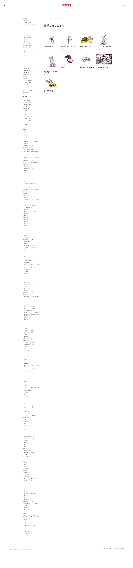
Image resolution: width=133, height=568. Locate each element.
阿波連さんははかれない (29, 501)
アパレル (25, 114)
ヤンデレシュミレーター (29, 464)
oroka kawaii (27, 72)
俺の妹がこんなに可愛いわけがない (31, 189)
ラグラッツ (26, 474)
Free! (25, 419)
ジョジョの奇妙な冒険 (28, 278)
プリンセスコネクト (28, 423)
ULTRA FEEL (27, 43)
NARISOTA (26, 84)
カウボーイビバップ (28, 191)
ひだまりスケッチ (27, 392)
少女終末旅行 (27, 275)
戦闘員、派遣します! (28, 304)
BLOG (25, 519)
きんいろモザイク (27, 223)
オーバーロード (27, 187)
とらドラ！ (26, 352)
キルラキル (26, 221)
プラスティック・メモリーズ (30, 415)
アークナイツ (27, 139)
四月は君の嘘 (27, 262)
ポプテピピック (27, 446)
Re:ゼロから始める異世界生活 (30, 478)
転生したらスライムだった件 (30, 332)
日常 (25, 361)
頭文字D (26, 155)
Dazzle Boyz (27, 26)
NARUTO (26, 355)
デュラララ (26, 326)
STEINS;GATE (27, 258)
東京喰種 (26, 336)
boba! (25, 39)
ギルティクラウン (27, 219)
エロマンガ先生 (27, 174)
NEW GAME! (27, 370)
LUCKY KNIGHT (27, 82)
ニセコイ (26, 359)
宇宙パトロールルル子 (28, 166)
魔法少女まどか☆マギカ (29, 452)
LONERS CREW (27, 60)
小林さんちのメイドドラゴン (30, 249)
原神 (25, 235)
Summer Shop (27, 37)
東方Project (26, 340)
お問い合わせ (27, 521)
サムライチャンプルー (28, 271)
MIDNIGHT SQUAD (28, 45)
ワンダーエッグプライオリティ (30, 487)
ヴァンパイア (27, 164)
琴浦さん (26, 243)
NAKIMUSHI (27, 64)
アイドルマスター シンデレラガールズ (31, 132)
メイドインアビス (27, 456)
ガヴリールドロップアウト (29, 205)
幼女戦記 (26, 470)
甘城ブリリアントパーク (29, 145)
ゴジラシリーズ (27, 237)
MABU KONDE (27, 86)
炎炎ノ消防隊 (27, 177)
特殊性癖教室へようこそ (29, 344)
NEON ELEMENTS (28, 80)
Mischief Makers (28, 57)
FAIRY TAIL (26, 411)
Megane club (27, 33)
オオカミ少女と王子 (28, 181)
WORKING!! (27, 482)
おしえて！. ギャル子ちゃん (30, 183)
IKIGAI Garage (27, 70)
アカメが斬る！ (27, 135)
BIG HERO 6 (27, 398)
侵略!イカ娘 (26, 282)
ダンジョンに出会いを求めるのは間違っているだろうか (31, 315)
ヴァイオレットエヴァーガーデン (31, 162)
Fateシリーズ (27, 413)
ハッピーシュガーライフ (29, 385)
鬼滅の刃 (26, 215)
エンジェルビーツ (27, 179)
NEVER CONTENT (28, 22)
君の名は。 (26, 213)
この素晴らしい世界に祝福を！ (30, 247)
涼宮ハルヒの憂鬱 (27, 284)
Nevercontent (27, 92)
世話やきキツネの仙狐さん (29, 302)
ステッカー (25, 20)
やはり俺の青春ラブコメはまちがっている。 (31, 461)
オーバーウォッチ (27, 185)
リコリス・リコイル (28, 505)
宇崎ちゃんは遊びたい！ (29, 160)
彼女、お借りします (28, 203)
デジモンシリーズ (27, 321)
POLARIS (26, 55)
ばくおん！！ (27, 377)
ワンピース (26, 491)
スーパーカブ (27, 288)
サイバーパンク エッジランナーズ (31, 503)
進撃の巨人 (26, 280)
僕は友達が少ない (27, 440)
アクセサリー (26, 124)
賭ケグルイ (26, 193)
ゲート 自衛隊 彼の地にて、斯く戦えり (31, 232)
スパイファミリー (27, 497)
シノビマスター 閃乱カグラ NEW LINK (31, 265)
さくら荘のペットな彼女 (29, 256)
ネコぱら (26, 363)
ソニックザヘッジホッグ (29, 306)
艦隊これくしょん (27, 209)
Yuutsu (25, 78)
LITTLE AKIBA (27, 29)
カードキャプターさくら (29, 197)
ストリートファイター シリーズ (30, 286)
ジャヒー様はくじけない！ (29, 267)
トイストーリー (27, 334)
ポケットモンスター (28, 442)
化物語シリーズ (27, 379)
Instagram (26, 531)
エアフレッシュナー (28, 96)
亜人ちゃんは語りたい (28, 147)
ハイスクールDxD (28, 374)
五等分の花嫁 (27, 241)
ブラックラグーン (27, 417)
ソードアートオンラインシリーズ (31, 308)
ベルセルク (26, 431)
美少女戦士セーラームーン (29, 396)
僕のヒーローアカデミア (29, 438)
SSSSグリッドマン (28, 172)
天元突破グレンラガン (28, 330)
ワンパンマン (27, 489)
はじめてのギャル (27, 381)
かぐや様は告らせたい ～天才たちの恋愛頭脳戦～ (31, 200)
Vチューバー (26, 409)
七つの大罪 (26, 357)
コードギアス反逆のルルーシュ (30, 245)
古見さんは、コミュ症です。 (30, 254)
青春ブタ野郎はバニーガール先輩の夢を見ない (31, 297)
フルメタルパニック (28, 425)
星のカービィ (27, 444)
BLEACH (26, 421)
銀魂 (25, 225)
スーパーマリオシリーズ (29, 292)
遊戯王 (25, 466)
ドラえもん (26, 346)
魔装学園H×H (27, 450)
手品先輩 (26, 319)
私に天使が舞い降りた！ (29, 484)
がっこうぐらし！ (27, 195)
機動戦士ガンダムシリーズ (29, 211)
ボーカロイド (27, 434)
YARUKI (26, 76)
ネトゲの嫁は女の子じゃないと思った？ (31, 366)
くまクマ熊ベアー (27, 227)
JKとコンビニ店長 (28, 260)
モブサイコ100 (27, 458)
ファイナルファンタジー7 (29, 405)
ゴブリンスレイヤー (28, 251)
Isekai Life (26, 74)
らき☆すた (26, 472)
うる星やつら (27, 170)
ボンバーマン (27, 495)
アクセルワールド (27, 137)
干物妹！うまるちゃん (28, 400)
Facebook (26, 533)
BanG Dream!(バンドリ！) (30, 390)
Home (45, 18)
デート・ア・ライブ (28, 324)
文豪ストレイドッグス (28, 429)
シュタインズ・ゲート (28, 269)
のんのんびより (27, 372)
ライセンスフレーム (28, 90)
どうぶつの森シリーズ (28, 338)
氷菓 (25, 403)
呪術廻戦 (26, 273)
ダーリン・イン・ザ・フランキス (31, 312)
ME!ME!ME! (26, 454)
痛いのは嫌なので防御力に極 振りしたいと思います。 (31, 152)
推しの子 (26, 507)
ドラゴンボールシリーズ (29, 350)
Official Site (27, 535)
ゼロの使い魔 (27, 299)
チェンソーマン (27, 499)
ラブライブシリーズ (28, 476)
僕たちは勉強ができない (29, 436)
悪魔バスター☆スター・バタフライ (31, 141)
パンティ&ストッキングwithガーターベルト (31, 388)
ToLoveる (26, 348)
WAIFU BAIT (27, 62)
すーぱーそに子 (27, 290)
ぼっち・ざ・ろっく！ (28, 509)
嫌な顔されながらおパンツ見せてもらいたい (31, 158)
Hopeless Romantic (28, 53)
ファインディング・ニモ (29, 407)
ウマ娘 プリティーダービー (29, 168)
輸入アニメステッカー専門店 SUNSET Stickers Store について (31, 516)
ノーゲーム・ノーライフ (29, 368)
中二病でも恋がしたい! (29, 317)
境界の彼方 (26, 217)
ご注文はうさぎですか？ (29, 239)
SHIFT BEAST (27, 100)
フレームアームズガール (29, 427)
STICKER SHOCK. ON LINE (30, 66)
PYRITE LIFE (27, 31)
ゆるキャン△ (27, 468)
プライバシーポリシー (28, 523)
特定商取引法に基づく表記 (29, 525)
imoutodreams (27, 35)
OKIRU (25, 49)
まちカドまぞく (27, 448)
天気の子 (26, 328)
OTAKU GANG (27, 47)
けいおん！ (26, 230)
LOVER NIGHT (27, 68)
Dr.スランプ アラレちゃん (29, 342)
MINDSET (26, 41)
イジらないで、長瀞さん (29, 149)
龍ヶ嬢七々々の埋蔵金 (28, 480)
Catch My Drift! (27, 51)
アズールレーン (27, 143)
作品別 (50, 18)
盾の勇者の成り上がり (28, 310)
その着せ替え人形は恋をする (30, 493)
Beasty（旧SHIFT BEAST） (30, 24)
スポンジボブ (27, 294)
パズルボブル (27, 383)
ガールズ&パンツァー (28, 207)
